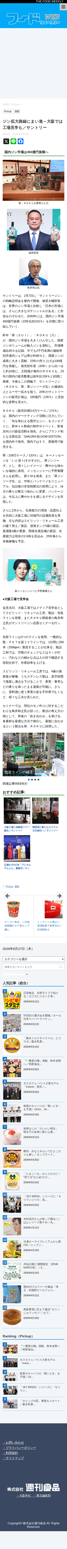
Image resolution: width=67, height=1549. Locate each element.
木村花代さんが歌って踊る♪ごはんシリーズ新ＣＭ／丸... (41, 1220)
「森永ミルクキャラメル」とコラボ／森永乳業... (42, 1040)
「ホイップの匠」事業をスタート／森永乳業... (40, 1402)
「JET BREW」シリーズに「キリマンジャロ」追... (42, 1198)
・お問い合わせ (13, 1442)
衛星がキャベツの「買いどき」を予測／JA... (40, 1375)
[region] (33, 757)
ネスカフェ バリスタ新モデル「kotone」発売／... (41, 1085)
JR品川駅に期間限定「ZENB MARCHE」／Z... (40, 1266)
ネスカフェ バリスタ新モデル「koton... (37, 1361)
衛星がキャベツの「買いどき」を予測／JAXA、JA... (42, 1107)
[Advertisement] (33, 63)
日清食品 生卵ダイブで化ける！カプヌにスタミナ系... (40, 994)
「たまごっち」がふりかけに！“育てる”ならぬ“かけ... (42, 1175)
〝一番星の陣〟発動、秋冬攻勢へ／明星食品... (42, 1062)
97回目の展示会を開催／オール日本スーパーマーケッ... (42, 1017)
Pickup (9, 886)
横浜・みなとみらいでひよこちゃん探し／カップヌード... (42, 1153)
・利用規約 (10, 1453)
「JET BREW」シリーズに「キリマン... (40, 1389)
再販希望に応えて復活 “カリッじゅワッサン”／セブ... (41, 1311)
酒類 (16, 886)
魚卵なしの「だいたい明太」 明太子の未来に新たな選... (42, 1130)
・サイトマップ (13, 1458)
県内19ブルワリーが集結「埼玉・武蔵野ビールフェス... (40, 1288)
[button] (29, 780)
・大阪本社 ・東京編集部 (33, 1495)
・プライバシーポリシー (19, 1447)
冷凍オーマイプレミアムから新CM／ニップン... (42, 1243)
